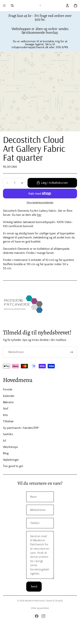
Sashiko (8, 434)
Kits (5, 415)
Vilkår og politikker (40, 608)
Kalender (9, 396)
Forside (7, 389)
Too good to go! (13, 466)
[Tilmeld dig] (71, 352)
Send (34, 586)
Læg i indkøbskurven (54, 182)
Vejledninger (11, 459)
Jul (4, 440)
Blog (6, 453)
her (39, 215)
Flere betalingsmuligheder (40, 202)
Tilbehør (8, 421)
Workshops (10, 447)
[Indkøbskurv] (75, 5)
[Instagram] (43, 616)
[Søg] (12, 5)
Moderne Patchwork (35, 601)
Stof (5, 408)
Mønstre (8, 402)
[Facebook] (36, 616)
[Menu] (4, 5)
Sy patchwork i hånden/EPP (21, 428)
